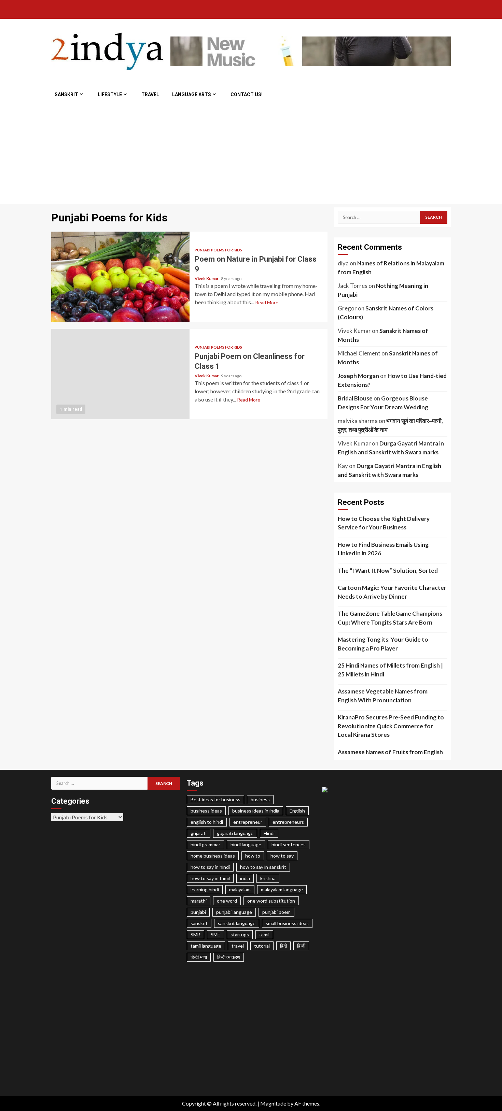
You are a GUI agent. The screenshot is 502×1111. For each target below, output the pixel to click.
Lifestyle (110, 94)
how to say (282, 856)
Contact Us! (247, 94)
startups (240, 934)
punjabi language (234, 912)
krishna (268, 878)
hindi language (246, 844)
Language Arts (191, 94)
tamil (264, 934)
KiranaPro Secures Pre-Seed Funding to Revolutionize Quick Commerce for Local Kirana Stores (391, 726)
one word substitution (271, 901)
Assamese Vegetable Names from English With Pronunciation (383, 696)
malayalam (240, 889)
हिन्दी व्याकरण (228, 957)
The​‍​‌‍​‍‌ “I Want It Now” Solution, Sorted (388, 570)
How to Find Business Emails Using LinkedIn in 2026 (383, 549)
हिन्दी (301, 946)
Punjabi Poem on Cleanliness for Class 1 (120, 374)
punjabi (198, 912)
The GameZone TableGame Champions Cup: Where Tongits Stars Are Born (390, 618)
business (260, 799)
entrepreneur (247, 822)
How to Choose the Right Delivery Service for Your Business (384, 523)
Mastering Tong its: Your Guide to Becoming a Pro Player (383, 644)
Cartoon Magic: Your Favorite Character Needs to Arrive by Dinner (392, 592)
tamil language (206, 946)
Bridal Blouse (355, 398)
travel (238, 946)
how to (252, 856)
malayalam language (282, 889)
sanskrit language (236, 923)
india (245, 878)
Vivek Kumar (207, 278)
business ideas (206, 811)
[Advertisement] (251, 156)
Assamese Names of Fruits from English (390, 752)
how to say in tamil (210, 878)
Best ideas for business (215, 799)
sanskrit (199, 923)
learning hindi (205, 889)
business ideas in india (255, 811)
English (297, 811)
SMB (195, 934)
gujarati (199, 833)
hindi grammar (205, 844)
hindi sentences (288, 844)
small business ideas (287, 923)
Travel (150, 94)
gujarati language (235, 833)
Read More (266, 302)
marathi (199, 901)
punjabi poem (276, 912)
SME (215, 934)
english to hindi (207, 822)
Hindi (269, 833)
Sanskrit (66, 94)
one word (227, 901)
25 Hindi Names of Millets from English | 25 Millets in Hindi (390, 670)
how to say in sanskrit (263, 867)
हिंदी (283, 946)
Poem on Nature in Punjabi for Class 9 (120, 277)
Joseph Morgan (358, 375)
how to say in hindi (210, 867)
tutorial (262, 946)
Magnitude (273, 1103)
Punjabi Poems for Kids (218, 250)
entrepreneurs (288, 822)
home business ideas (213, 856)
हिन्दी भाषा (199, 957)
